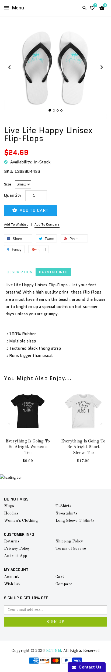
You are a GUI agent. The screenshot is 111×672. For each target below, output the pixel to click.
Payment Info (53, 272)
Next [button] (102, 423)
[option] (28, 430)
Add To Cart (33, 210)
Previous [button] (9, 423)
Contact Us (89, 667)
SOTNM (53, 651)
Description (20, 272)
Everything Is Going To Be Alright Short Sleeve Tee (83, 447)
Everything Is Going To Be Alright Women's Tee (28, 447)
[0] (92, 8)
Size (7, 184)
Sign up (55, 622)
